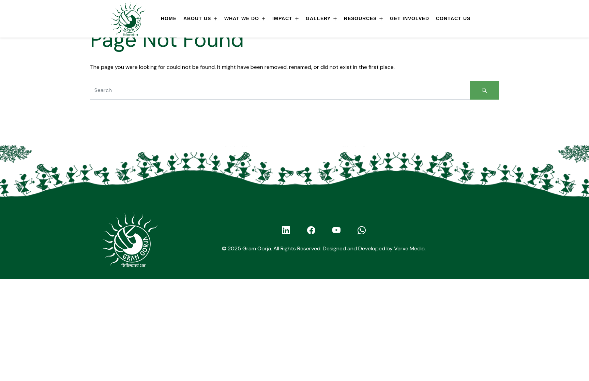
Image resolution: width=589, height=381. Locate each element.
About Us (197, 18)
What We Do (241, 18)
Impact (282, 18)
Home (169, 18)
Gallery (318, 18)
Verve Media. (410, 248)
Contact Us (453, 18)
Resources (360, 18)
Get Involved (409, 18)
